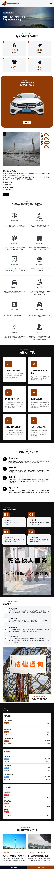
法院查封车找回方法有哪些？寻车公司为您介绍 (14, 856)
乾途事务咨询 (6, 852)
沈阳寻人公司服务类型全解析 (39, 856)
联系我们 (27, 122)
